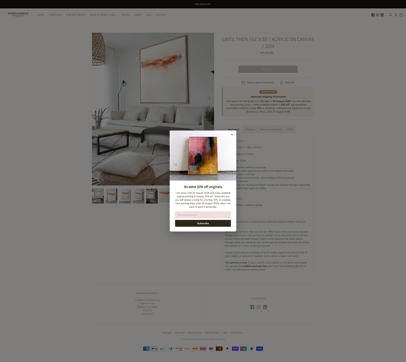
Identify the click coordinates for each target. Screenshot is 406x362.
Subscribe (203, 223)
